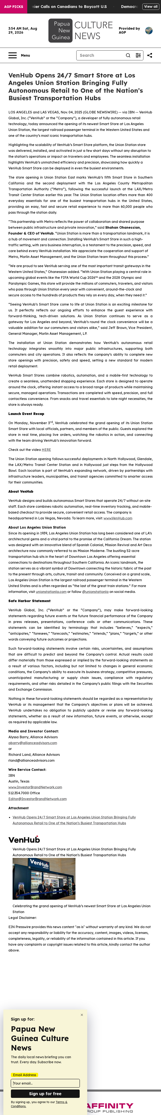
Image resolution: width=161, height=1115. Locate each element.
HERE (46, 450)
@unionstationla (95, 592)
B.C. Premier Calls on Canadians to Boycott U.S (61, 6)
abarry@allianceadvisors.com (32, 743)
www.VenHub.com (118, 518)
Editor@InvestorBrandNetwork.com (37, 799)
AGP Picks (13, 7)
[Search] (128, 55)
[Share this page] (150, 55)
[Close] (82, 1015)
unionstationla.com (51, 592)
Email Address (24, 1075)
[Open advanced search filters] (138, 55)
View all (150, 6)
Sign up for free (45, 1093)
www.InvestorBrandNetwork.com (35, 787)
